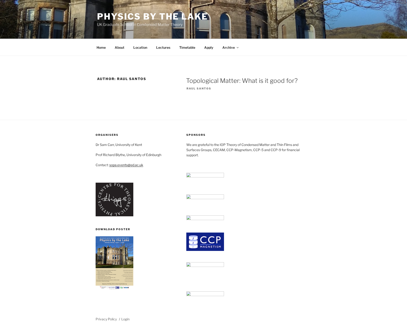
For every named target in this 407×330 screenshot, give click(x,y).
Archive (228, 47)
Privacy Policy (106, 319)
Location (140, 47)
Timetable (187, 47)
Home (101, 47)
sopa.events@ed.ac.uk (126, 165)
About (119, 47)
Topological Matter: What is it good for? (242, 80)
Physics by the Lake (152, 16)
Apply (208, 47)
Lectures (163, 47)
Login (125, 319)
